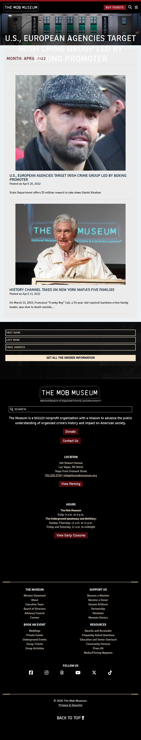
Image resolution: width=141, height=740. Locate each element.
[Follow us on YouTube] (77, 672)
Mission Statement (35, 595)
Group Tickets (34, 644)
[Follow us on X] (94, 672)
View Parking (70, 484)
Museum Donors (98, 617)
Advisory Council (35, 613)
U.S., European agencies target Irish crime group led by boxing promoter (68, 177)
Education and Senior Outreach (98, 639)
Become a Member (98, 595)
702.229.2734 (53, 475)
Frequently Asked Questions (98, 635)
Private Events (34, 635)
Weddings (34, 630)
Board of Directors (35, 608)
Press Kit (98, 648)
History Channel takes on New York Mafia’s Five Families (62, 289)
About (34, 600)
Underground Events (35, 639)
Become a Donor (98, 600)
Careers (34, 617)
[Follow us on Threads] (62, 672)
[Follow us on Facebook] (31, 672)
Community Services (98, 644)
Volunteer (98, 613)
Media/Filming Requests (98, 652)
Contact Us (70, 441)
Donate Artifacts (98, 604)
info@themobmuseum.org (80, 475)
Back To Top (69, 717)
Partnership (98, 608)
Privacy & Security (70, 705)
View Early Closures (71, 535)
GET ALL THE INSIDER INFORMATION (70, 358)
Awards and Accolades (98, 630)
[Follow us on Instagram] (46, 672)
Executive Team (35, 604)
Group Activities (34, 648)
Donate (70, 431)
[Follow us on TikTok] (110, 672)
